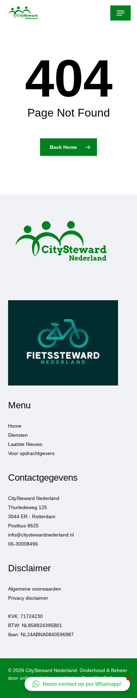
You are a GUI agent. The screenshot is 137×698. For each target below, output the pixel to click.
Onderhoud (92, 670)
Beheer (119, 670)
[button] (120, 13)
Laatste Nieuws (25, 444)
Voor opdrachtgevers (31, 453)
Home (14, 426)
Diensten (18, 435)
